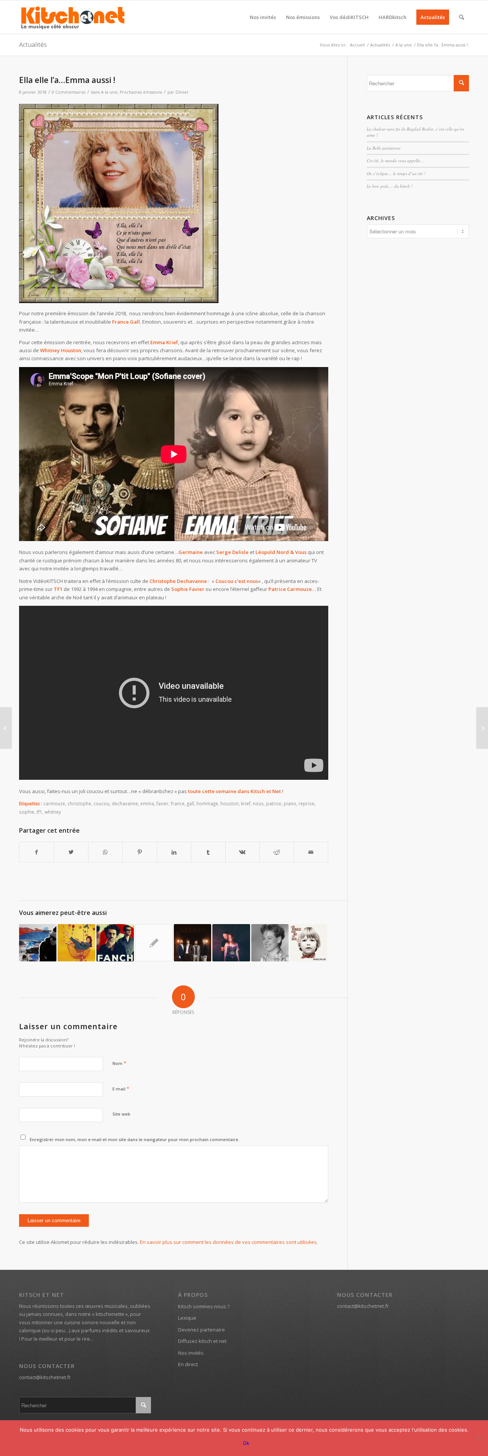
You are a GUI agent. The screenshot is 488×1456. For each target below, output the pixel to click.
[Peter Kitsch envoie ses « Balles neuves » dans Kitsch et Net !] (37, 942)
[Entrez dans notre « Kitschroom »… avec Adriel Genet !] (192, 942)
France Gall (126, 321)
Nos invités (191, 1352)
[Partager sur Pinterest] (140, 852)
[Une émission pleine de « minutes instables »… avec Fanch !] (115, 942)
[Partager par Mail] (311, 852)
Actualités (33, 44)
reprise (307, 803)
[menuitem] (263, 17)
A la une (109, 92)
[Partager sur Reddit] (277, 852)
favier (162, 803)
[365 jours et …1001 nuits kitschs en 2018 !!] (6, 728)
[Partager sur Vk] (243, 852)
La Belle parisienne (384, 148)
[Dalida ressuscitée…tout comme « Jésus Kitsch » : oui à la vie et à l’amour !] (76, 942)
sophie (26, 812)
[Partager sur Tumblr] (208, 852)
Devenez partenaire (201, 1329)
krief (245, 803)
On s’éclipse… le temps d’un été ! (396, 173)
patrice (273, 803)
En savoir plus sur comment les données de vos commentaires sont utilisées (228, 1242)
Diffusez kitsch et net (202, 1341)
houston (229, 803)
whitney (53, 812)
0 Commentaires (68, 92)
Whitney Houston (60, 350)
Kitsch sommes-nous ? (204, 1306)
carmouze (54, 803)
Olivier (182, 92)
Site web (121, 1114)
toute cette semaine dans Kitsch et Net (234, 791)
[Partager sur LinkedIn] (174, 852)
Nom (119, 1063)
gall (190, 803)
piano (290, 803)
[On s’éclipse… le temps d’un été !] (231, 942)
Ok (246, 1443)
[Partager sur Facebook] (36, 852)
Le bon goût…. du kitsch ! (390, 186)
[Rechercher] (461, 17)
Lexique (187, 1317)
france (178, 803)
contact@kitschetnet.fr (45, 1377)
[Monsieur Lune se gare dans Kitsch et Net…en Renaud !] (308, 942)
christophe (79, 803)
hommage (207, 803)
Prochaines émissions (141, 92)
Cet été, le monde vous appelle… (395, 160)
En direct (188, 1364)
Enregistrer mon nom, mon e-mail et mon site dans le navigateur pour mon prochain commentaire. (134, 1139)
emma (147, 803)
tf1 (39, 812)
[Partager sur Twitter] (71, 852)
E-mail (120, 1088)
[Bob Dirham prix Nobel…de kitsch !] (153, 942)
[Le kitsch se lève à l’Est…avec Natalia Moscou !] (482, 728)
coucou (101, 803)
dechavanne (125, 803)
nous (258, 803)
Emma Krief (164, 342)
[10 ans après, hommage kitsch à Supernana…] (270, 942)
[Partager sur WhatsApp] (105, 852)
